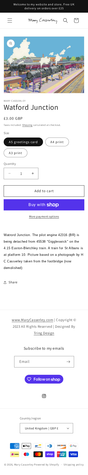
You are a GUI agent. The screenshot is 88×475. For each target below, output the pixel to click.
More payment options (44, 216)
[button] (9, 20)
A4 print (57, 142)
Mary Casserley (23, 464)
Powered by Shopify (46, 464)
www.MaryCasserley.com (32, 319)
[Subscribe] (68, 361)
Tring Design (44, 333)
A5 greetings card (23, 142)
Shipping (27, 125)
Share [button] (13, 282)
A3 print (15, 153)
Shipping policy (74, 464)
